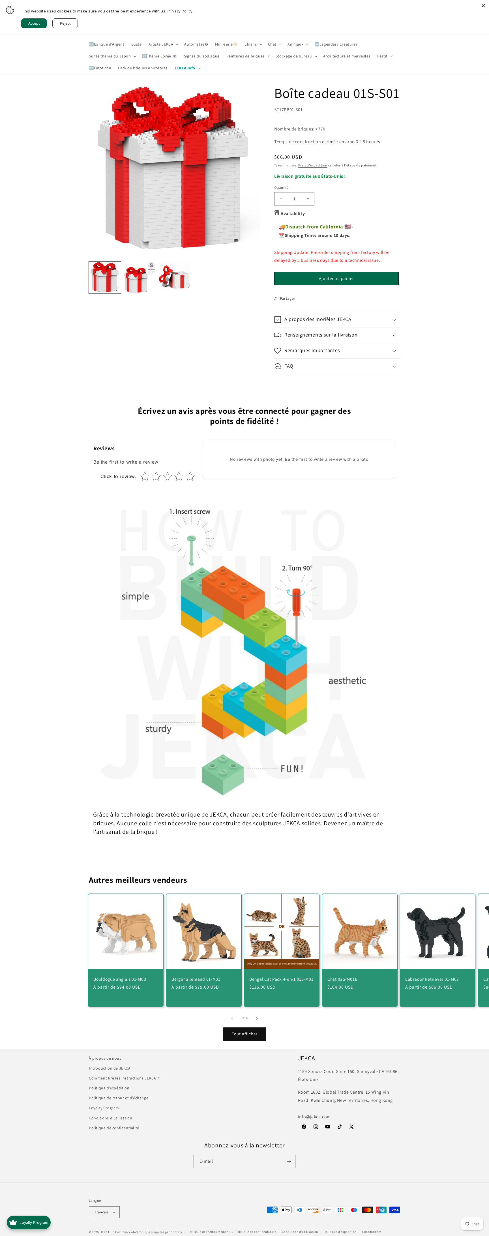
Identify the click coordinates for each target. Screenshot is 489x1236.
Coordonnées (372, 1232)
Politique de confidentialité (114, 1127)
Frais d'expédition (312, 165)
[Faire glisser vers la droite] (257, 1018)
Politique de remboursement (209, 1232)
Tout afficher (245, 1033)
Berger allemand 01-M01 (195, 979)
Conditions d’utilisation (110, 1118)
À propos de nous (105, 1058)
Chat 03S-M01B (342, 979)
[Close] (483, 5)
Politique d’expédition (109, 1088)
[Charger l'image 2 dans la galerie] (140, 278)
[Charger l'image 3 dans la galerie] (174, 278)
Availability (293, 214)
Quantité (281, 187)
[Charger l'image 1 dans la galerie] (105, 278)
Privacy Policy (180, 11)
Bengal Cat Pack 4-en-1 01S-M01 (281, 979)
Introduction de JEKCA (110, 1068)
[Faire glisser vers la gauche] (232, 1018)
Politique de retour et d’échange (118, 1097)
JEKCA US (107, 1232)
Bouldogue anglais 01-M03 (119, 979)
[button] (163, 44)
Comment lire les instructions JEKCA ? (124, 1078)
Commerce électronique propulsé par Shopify (148, 1232)
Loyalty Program (104, 1108)
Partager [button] (287, 298)
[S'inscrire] (289, 1161)
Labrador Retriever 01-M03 (432, 979)
